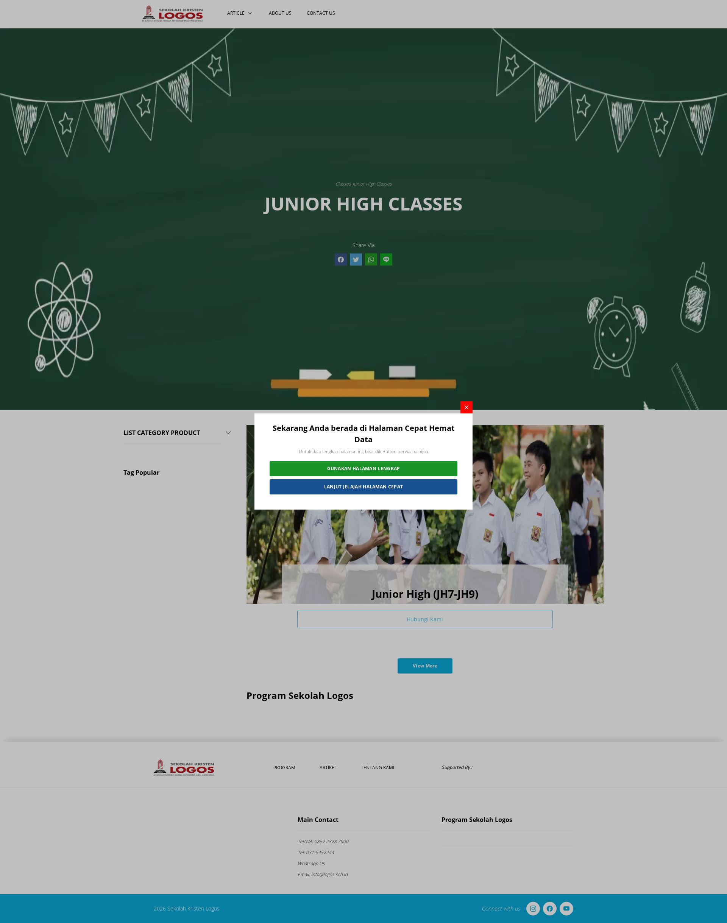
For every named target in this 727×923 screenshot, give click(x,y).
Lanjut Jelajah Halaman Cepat (363, 486)
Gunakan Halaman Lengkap (363, 468)
